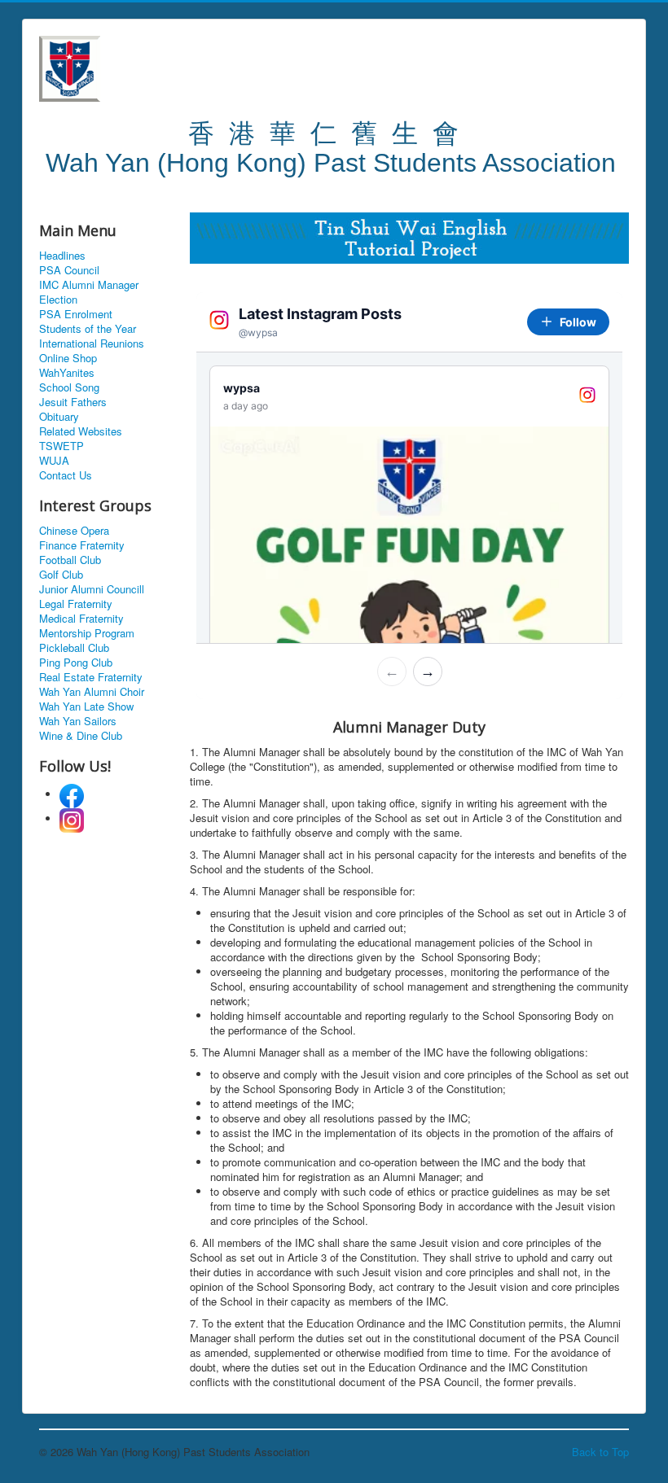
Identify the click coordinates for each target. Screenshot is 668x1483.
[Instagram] (71, 818)
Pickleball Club (74, 648)
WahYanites (66, 372)
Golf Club (61, 574)
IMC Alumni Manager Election (88, 292)
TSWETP (61, 446)
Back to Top (600, 1451)
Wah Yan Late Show (86, 706)
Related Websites (80, 431)
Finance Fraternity (82, 545)
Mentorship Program (86, 633)
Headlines (62, 255)
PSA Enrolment (75, 314)
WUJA (54, 460)
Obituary (59, 416)
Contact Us (65, 475)
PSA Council (69, 270)
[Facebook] (71, 794)
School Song (69, 387)
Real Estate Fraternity (91, 677)
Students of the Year (87, 329)
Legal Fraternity (75, 604)
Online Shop (68, 358)
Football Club (70, 560)
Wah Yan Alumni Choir (91, 692)
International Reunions (91, 343)
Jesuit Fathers (73, 402)
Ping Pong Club (75, 662)
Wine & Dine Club (80, 735)
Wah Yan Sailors (77, 721)
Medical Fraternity (81, 618)
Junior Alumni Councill (91, 589)
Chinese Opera (74, 530)
